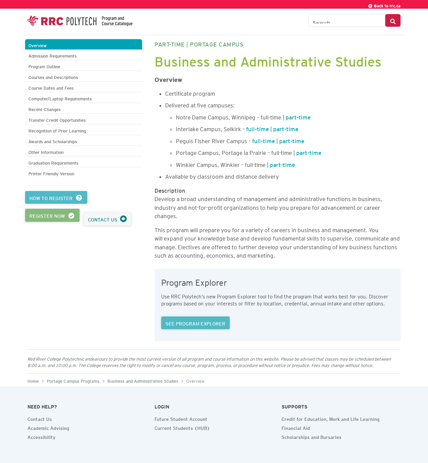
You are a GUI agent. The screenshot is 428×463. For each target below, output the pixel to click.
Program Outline (44, 65)
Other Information (46, 151)
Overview (37, 44)
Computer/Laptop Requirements (60, 97)
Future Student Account (180, 418)
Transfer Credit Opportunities (57, 119)
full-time (257, 128)
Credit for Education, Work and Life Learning (331, 418)
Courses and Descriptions (53, 76)
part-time (298, 116)
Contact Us (39, 418)
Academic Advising (48, 427)
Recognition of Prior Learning (57, 129)
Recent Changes (44, 108)
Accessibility (41, 436)
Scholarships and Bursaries (311, 436)
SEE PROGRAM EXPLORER (195, 323)
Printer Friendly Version (51, 172)
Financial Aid (296, 427)
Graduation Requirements (53, 162)
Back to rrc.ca (387, 4)
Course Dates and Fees (51, 87)
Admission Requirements (52, 55)
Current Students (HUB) (182, 427)
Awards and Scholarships (52, 140)
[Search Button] (393, 20)
